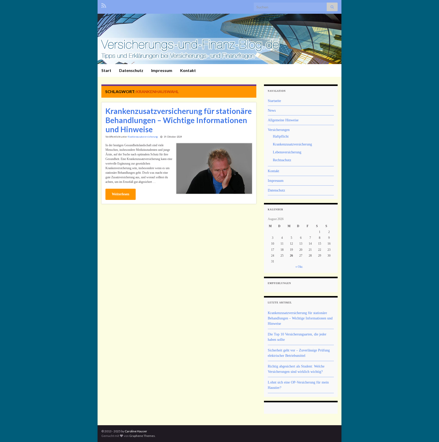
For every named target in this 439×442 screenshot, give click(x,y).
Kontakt (188, 70)
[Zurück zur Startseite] (219, 39)
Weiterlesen (120, 194)
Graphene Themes (142, 436)
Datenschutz (131, 70)
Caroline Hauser (136, 431)
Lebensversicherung (287, 152)
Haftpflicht (281, 136)
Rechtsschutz (282, 160)
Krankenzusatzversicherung (143, 136)
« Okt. (299, 267)
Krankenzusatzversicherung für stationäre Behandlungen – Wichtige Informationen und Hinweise (178, 120)
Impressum (161, 70)
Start (106, 70)
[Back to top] (427, 430)
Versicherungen (279, 130)
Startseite (274, 101)
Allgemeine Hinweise (283, 120)
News (272, 110)
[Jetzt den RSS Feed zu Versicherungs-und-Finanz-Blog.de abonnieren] (103, 4)
